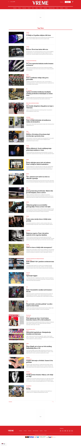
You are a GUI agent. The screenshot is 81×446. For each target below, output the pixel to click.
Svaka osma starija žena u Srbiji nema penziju (38, 220)
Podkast (66, 7)
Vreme (37, 434)
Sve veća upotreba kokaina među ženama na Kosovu (39, 64)
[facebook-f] (60, 431)
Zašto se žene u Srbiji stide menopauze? (39, 247)
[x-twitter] (63, 431)
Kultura (37, 7)
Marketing (29, 430)
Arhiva (57, 7)
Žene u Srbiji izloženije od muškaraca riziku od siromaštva (38, 121)
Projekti (45, 430)
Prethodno (10, 401)
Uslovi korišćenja (35, 430)
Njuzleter (61, 7)
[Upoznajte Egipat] (16, 278)
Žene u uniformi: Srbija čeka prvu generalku (37, 78)
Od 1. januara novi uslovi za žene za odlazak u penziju (38, 177)
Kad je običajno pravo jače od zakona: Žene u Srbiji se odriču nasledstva (38, 163)
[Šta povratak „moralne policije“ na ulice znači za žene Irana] (16, 306)
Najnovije (14, 7)
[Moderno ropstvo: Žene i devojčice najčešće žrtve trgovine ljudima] (16, 235)
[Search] (9, 1)
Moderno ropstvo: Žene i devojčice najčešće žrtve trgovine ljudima (37, 234)
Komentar (45, 7)
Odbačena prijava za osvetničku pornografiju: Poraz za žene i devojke (38, 206)
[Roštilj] (16, 391)
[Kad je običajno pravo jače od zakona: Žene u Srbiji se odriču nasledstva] (16, 165)
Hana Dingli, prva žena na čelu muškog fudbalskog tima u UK (39, 347)
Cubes (45, 434)
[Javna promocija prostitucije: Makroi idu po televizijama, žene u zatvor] (16, 193)
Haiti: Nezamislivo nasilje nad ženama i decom (39, 290)
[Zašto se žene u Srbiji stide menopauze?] (16, 249)
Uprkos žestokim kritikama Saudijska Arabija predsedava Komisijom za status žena (39, 93)
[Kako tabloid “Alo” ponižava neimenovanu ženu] (16, 264)
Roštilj (28, 389)
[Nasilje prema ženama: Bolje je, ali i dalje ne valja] (16, 377)
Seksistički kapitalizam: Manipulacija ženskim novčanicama (38, 333)
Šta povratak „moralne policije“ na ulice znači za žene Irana (39, 305)
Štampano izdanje (52, 7)
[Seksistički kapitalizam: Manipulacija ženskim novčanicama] (16, 334)
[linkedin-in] (72, 431)
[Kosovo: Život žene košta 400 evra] (16, 51)
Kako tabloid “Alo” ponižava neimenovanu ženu (40, 262)
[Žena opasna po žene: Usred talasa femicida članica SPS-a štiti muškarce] (16, 320)
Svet (33, 7)
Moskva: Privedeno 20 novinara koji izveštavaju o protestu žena (38, 135)
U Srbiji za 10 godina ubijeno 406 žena (38, 35)
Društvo (29, 7)
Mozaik (41, 7)
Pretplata (25, 430)
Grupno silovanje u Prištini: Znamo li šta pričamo (39, 361)
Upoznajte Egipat (31, 275)
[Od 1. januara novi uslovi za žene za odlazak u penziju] (16, 179)
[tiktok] (69, 431)
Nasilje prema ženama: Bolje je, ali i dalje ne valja (39, 375)
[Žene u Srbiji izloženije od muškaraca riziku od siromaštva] (16, 122)
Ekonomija (24, 7)
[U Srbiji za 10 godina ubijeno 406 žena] (16, 37)
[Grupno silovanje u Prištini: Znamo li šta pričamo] (16, 363)
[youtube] (65, 431)
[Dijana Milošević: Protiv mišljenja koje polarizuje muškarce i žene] (16, 150)
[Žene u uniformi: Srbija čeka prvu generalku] (16, 80)
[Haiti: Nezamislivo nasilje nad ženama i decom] (16, 292)
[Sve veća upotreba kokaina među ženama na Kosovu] (16, 66)
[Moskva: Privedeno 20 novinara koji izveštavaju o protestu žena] (16, 136)
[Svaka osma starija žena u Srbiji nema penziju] (16, 221)
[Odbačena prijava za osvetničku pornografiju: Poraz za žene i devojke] (16, 207)
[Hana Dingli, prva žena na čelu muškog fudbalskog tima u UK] (16, 348)
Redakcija (20, 430)
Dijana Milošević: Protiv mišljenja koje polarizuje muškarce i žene (38, 149)
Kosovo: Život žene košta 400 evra (37, 49)
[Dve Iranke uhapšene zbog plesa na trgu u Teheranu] (16, 108)
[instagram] (67, 431)
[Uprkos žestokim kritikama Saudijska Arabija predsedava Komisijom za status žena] (16, 94)
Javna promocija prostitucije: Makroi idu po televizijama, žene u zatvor (39, 191)
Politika (19, 7)
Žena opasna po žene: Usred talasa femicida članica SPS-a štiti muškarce (38, 319)
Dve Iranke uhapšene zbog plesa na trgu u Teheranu (39, 107)
